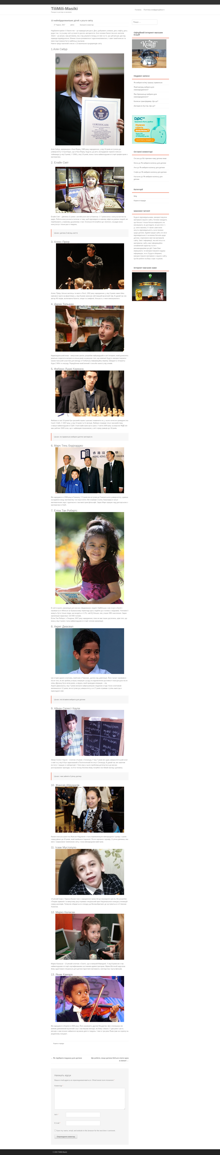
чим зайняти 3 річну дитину (70, 776)
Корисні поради (58, 1043)
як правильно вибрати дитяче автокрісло (76, 437)
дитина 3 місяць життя (69, 233)
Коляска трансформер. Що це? (146, 101)
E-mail (57, 1123)
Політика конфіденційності (154, 10)
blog (135, 196)
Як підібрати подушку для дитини (66, 1058)
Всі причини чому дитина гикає (154, 158)
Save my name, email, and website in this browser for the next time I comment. (85, 1131)
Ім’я (56, 1114)
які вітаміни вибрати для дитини (72, 699)
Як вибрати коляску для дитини (153, 163)
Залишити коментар (87, 25)
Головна (138, 10)
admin (72, 25)
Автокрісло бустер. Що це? (144, 106)
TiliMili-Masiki (64, 8)
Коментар (58, 1086)
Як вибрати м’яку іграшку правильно (148, 83)
